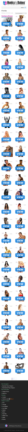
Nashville (4, 413)
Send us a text (7, 399)
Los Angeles (5, 406)
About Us (4, 393)
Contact (4, 397)
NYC (3, 402)
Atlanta (3, 410)
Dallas (3, 417)
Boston (4, 419)
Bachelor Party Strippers (7, 386)
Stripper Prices (5, 391)
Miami (3, 411)
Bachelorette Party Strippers (8, 387)
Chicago (4, 404)
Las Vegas (4, 408)
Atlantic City (5, 415)
